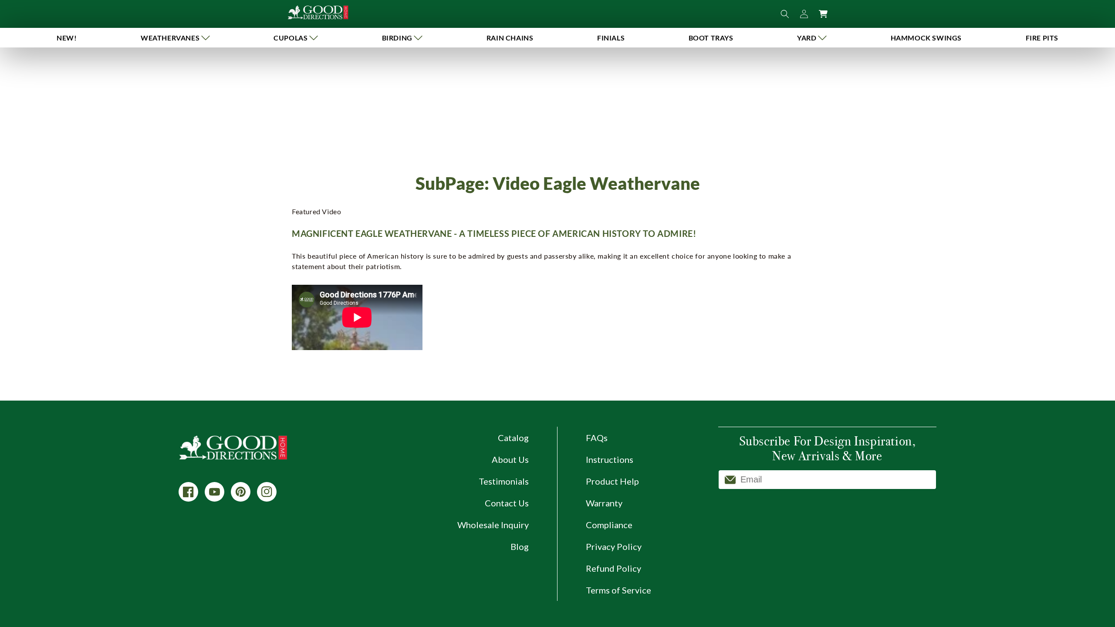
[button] (175, 37)
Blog (519, 546)
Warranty (604, 503)
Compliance (609, 524)
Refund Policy (613, 568)
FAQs (597, 437)
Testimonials (504, 481)
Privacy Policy (614, 546)
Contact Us (507, 503)
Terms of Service (618, 590)
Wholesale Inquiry (493, 524)
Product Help (612, 481)
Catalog (513, 437)
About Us (510, 459)
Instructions (609, 459)
